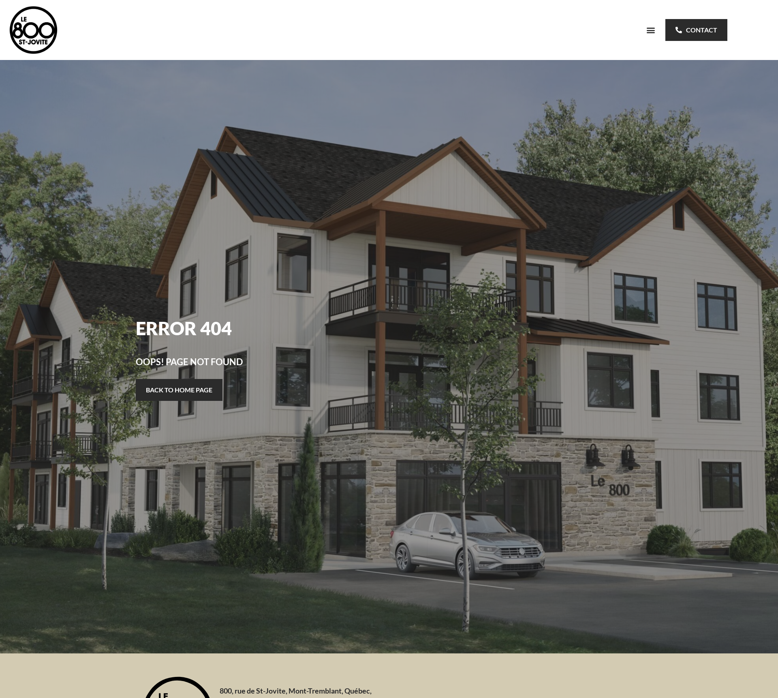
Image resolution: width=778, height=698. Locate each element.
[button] (650, 29)
